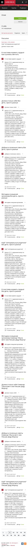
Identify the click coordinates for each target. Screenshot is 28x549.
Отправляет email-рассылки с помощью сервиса (14, 5)
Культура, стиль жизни (8, 42)
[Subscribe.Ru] (9, 2)
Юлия (22, 95)
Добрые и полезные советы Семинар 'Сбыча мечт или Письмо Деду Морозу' (12, 435)
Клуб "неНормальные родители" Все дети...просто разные (14, 244)
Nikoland (12, 545)
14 (21, 532)
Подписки (17, 33)
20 (18, 535)
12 (13, 532)
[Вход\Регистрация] (22, 2)
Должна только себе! (10, 107)
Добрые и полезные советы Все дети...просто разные (14, 148)
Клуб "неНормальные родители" (14, 249)
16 (3, 535)
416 (24, 535)
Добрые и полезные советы (12, 154)
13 (17, 532)
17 (7, 535)
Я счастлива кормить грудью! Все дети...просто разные (13, 290)
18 (11, 535)
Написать (20, 21)
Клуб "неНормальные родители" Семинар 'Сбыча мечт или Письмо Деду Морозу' (14, 483)
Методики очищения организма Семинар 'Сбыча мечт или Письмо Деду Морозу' (14, 338)
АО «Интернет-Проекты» (10, 543)
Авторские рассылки (7, 33)
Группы (14, 8)
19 (15, 535)
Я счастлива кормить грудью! (13, 59)
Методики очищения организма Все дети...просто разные (12, 196)
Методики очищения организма (14, 202)
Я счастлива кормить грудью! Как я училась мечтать (13, 53)
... (6, 532)
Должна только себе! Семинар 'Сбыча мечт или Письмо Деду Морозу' (13, 386)
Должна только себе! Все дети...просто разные (11, 102)
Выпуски (4, 8)
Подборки (23, 8)
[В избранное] (3, 62)
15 (24, 532)
